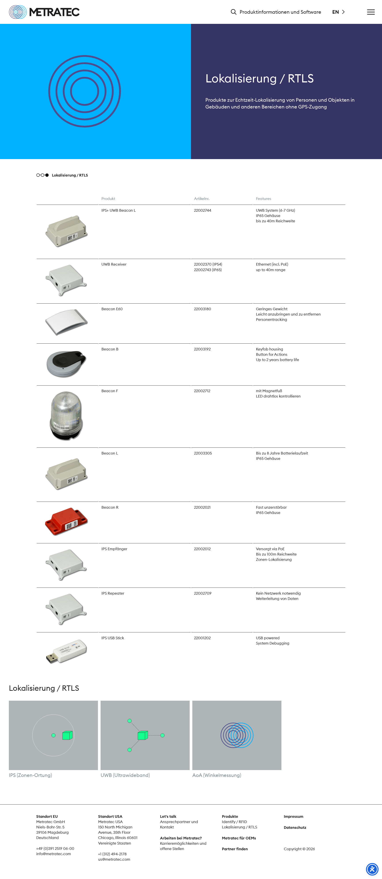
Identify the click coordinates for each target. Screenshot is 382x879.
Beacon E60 (112, 308)
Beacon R (109, 507)
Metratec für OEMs (239, 838)
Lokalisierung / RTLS (239, 827)
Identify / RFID (234, 821)
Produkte (230, 816)
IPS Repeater (112, 593)
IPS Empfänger (114, 548)
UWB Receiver (113, 264)
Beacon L (109, 453)
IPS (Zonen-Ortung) (30, 775)
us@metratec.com (114, 859)
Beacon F (109, 390)
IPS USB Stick (112, 637)
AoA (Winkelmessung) (216, 775)
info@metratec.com (53, 853)
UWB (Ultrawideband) (125, 775)
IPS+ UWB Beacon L (118, 210)
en (335, 12)
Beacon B (109, 349)
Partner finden (235, 849)
